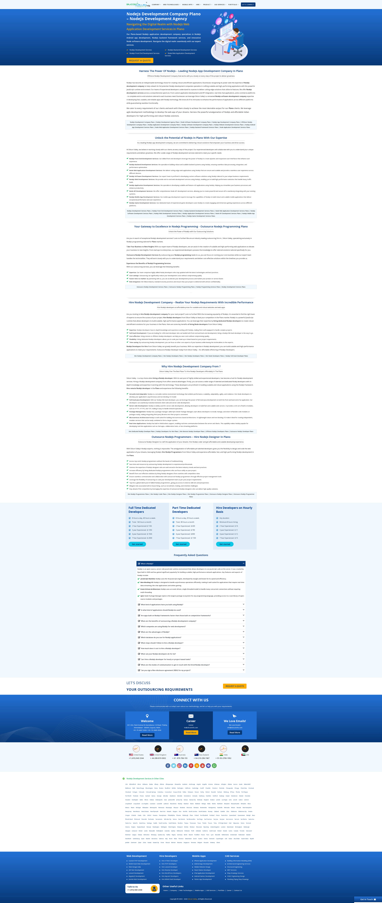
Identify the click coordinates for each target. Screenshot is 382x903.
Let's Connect (248, 4)
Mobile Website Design (202, 867)
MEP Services (232, 870)
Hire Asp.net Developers (170, 876)
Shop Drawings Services (235, 873)
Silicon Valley (192, 899)
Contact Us (238, 890)
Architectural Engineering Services (238, 864)
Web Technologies (186, 890)
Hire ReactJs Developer (170, 870)
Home (165, 890)
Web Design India (135, 867)
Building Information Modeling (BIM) (239, 860)
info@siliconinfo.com (234, 728)
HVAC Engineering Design (236, 876)
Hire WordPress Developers (171, 873)
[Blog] (196, 765)
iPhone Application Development (205, 860)
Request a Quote (140, 60)
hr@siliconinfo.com (191, 728)
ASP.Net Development (136, 870)
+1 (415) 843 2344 (134, 890)
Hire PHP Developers (169, 864)
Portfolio (221, 890)
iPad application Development (204, 873)
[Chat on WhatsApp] (214, 765)
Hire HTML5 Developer (170, 860)
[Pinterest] (191, 765)
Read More (147, 735)
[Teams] (208, 765)
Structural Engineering (234, 867)
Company (173, 890)
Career (229, 890)
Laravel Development (136, 873)
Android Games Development (204, 876)
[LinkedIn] (185, 765)
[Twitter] (173, 765)
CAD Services (211, 890)
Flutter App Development (203, 879)
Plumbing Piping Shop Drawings (238, 879)
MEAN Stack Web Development (139, 864)
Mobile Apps (199, 890)
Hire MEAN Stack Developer (171, 879)
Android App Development (203, 864)
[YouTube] (202, 765)
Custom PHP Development (138, 860)
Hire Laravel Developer (170, 867)
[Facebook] (168, 765)
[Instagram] (179, 765)
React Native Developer (202, 870)
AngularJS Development (137, 876)
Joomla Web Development (138, 879)
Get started (137, 544)
